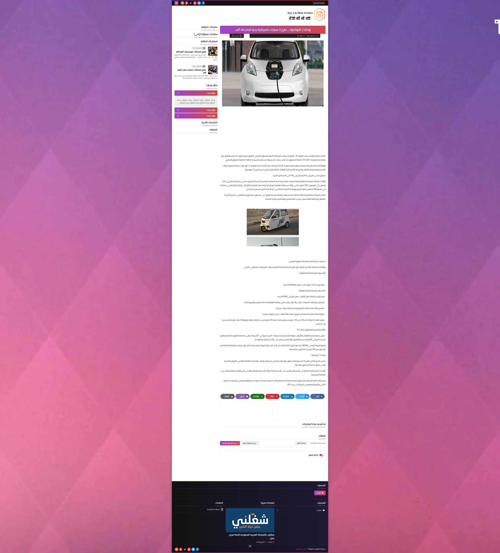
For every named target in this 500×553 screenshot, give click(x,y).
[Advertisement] (273, 134)
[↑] (250, 546)
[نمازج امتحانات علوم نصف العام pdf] (212, 51)
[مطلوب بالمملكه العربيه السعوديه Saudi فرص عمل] (250, 520)
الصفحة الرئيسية (319, 2)
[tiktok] (191, 3)
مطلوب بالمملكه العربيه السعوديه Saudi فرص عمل (251, 536)
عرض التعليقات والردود (229, 443)
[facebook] (203, 3)
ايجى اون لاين (300, 549)
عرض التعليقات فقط (249, 443)
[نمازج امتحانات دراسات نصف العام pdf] (212, 69)
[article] (248, 411)
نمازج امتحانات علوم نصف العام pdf (191, 52)
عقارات (318, 492)
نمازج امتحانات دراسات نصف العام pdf (192, 71)
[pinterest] (186, 3)
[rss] (182, 3)
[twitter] (199, 3)
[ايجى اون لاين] (307, 14)
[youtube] (195, 3)
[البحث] (176, 3)
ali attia (270, 542)
